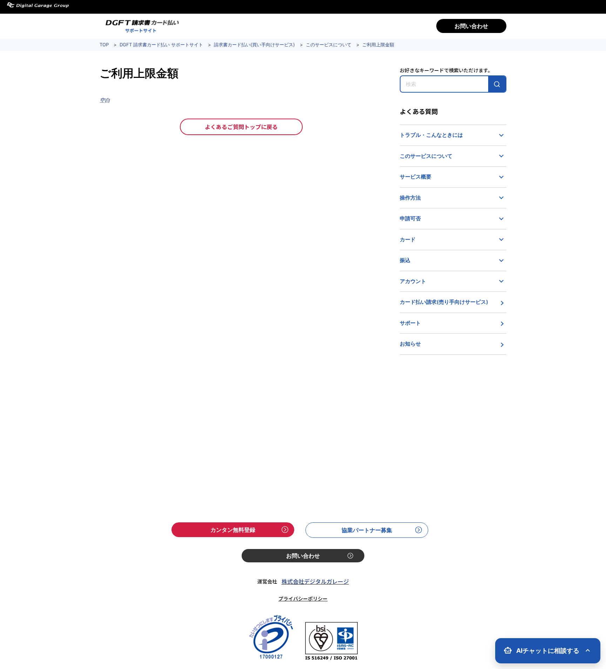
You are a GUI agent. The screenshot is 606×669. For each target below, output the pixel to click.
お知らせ (410, 343)
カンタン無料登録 (232, 529)
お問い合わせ (471, 25)
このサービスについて (328, 44)
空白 (105, 100)
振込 (405, 260)
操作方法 (410, 197)
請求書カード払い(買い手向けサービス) (254, 44)
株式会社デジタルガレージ (315, 581)
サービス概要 (415, 176)
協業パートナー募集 (367, 530)
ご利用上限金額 (378, 44)
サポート (410, 323)
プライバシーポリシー (303, 598)
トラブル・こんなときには (431, 135)
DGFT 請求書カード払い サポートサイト (161, 44)
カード (408, 239)
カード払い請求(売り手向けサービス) (444, 302)
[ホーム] (141, 25)
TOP (104, 44)
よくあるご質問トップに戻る (241, 126)
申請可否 (410, 218)
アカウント (413, 281)
